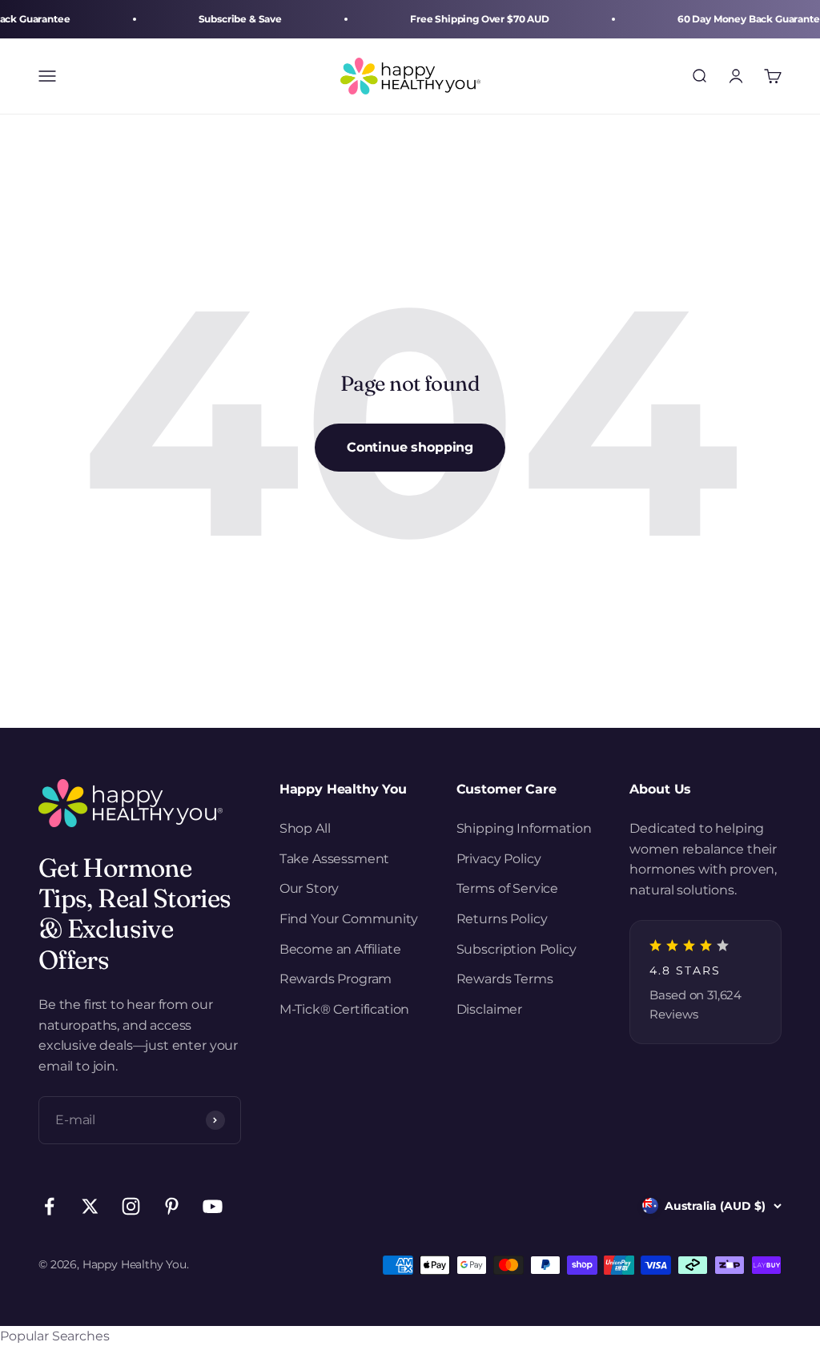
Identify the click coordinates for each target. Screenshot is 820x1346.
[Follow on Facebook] (49, 1206)
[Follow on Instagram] (131, 1206)
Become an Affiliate (340, 949)
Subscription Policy (516, 949)
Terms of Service (507, 888)
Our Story (309, 888)
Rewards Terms (504, 978)
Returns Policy (502, 918)
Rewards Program (335, 978)
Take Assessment (334, 858)
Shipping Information (524, 828)
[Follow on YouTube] (212, 1206)
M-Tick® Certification (344, 1009)
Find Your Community (348, 918)
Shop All (305, 828)
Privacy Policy (498, 858)
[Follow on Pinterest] (172, 1206)
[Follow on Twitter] (90, 1206)
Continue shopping (410, 447)
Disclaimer (489, 1009)
